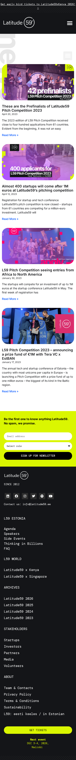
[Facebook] (16, 496)
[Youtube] (51, 496)
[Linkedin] (8, 496)
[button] (69, 23)
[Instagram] (25, 496)
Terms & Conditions (21, 701)
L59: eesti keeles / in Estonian (34, 714)
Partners (11, 653)
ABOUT (9, 677)
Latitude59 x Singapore (26, 576)
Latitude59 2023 (18, 618)
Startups (11, 640)
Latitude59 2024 (18, 611)
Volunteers (13, 666)
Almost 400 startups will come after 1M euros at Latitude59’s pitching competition (37, 188)
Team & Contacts (18, 688)
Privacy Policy (17, 694)
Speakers (11, 533)
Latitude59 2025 (18, 605)
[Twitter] (33, 496)
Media (9, 659)
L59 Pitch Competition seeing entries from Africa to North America (38, 272)
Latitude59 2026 (18, 598)
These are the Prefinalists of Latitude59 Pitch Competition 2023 (35, 108)
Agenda (10, 529)
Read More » (10, 135)
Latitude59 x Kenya (21, 570)
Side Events (14, 538)
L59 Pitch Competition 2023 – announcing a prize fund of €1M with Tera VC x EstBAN (37, 354)
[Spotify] (42, 496)
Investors (12, 646)
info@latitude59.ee (37, 504)
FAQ (7, 548)
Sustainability (17, 707)
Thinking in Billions (23, 543)
